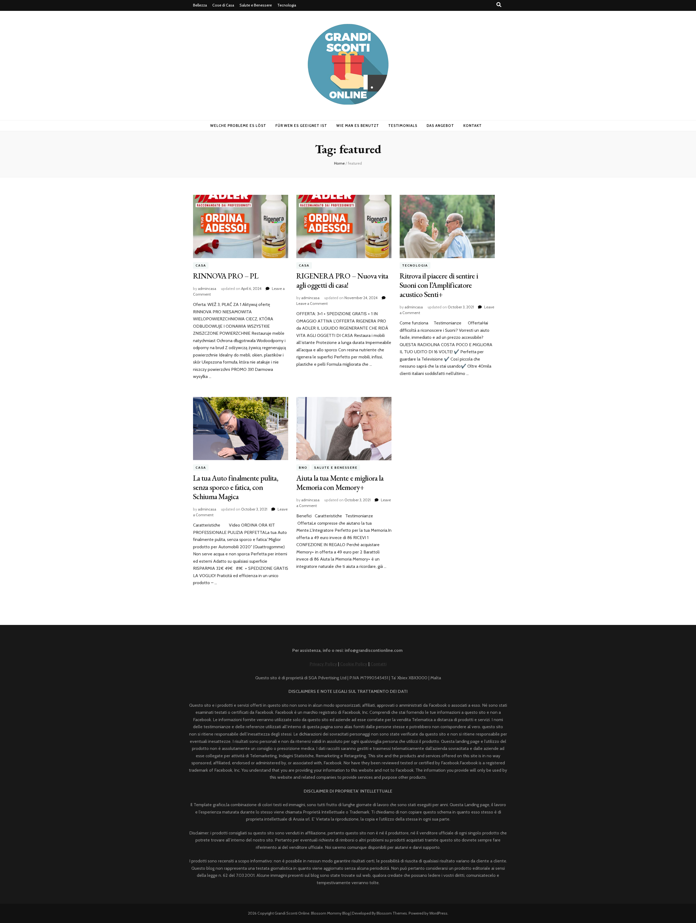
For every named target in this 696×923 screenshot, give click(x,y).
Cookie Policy (353, 664)
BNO (303, 467)
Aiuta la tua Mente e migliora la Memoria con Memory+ (340, 482)
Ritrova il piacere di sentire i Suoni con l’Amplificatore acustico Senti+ (439, 285)
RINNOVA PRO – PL (225, 276)
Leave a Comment (312, 303)
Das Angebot (440, 125)
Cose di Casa (223, 5)
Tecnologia (286, 5)
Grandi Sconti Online (292, 913)
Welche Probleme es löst (238, 125)
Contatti (378, 664)
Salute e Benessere (256, 5)
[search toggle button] (498, 4)
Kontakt (472, 125)
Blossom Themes (392, 913)
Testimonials (403, 125)
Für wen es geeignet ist (301, 125)
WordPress (438, 913)
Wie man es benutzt (357, 125)
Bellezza (200, 5)
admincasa (207, 288)
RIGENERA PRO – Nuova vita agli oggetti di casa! (342, 280)
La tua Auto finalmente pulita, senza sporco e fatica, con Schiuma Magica (235, 487)
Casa (200, 265)
